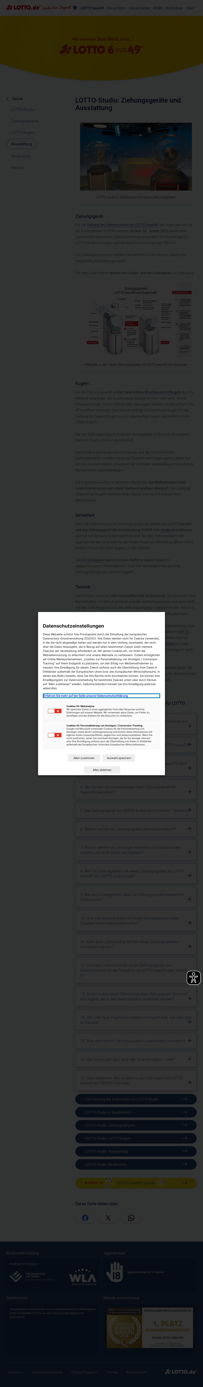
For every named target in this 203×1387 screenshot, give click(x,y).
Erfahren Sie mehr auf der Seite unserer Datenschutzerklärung (86, 695)
